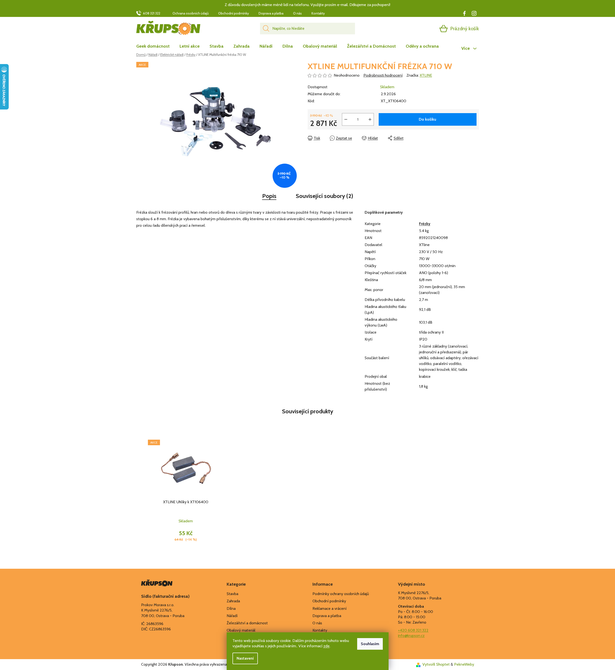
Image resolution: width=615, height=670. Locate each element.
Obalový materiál (241, 630)
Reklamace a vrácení (329, 608)
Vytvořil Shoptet (436, 664)
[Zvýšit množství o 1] (370, 119)
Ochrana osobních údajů (191, 13)
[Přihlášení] (425, 28)
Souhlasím (370, 643)
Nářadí (232, 615)
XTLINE (426, 75)
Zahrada (233, 601)
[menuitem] (155, 46)
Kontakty (318, 13)
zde (326, 646)
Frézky (424, 223)
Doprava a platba (271, 13)
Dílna (231, 608)
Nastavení (245, 658)
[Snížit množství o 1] (345, 119)
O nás (297, 13)
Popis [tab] (269, 195)
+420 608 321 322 (413, 630)
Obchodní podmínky (233, 13)
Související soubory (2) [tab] (324, 195)
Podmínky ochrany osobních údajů (340, 593)
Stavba (232, 593)
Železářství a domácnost (247, 623)
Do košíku (427, 119)
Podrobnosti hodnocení (383, 75)
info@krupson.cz (411, 635)
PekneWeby (464, 664)
